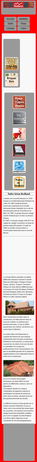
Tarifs (10, 24)
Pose (23, 24)
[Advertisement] (11, 48)
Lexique (10, 28)
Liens (23, 28)
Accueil (10, 19)
